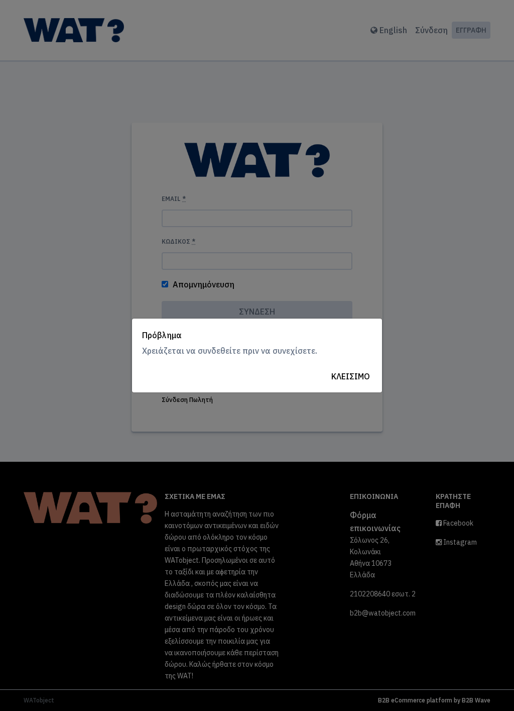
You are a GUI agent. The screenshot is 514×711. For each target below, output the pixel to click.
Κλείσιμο (350, 376)
